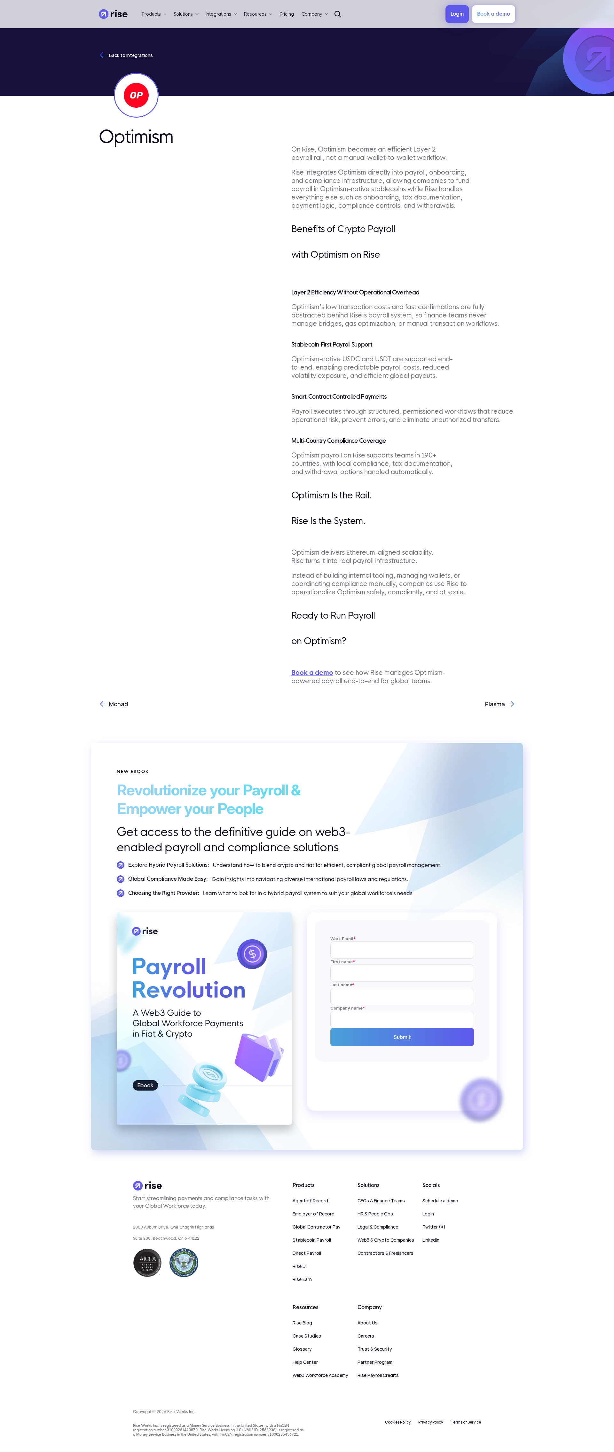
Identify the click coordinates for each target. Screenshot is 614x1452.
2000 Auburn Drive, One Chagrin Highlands (173, 1227)
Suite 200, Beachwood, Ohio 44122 (166, 1238)
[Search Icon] (337, 14)
